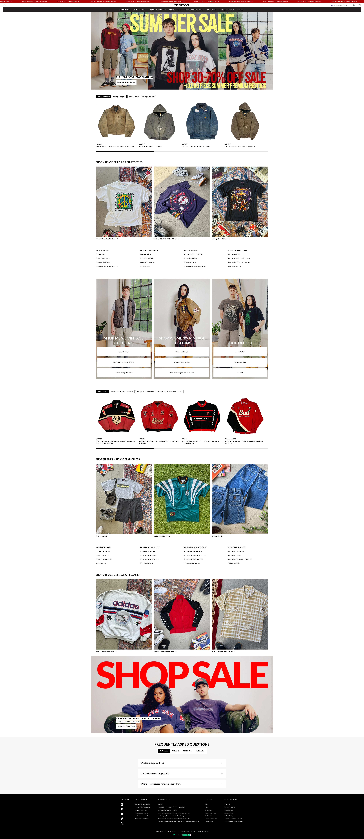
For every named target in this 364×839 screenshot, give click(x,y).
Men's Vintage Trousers (124, 373)
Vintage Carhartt (172, 831)
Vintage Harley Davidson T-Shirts (194, 266)
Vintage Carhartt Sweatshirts (149, 559)
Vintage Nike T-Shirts (103, 551)
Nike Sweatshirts (145, 254)
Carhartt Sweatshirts (147, 258)
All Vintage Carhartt (146, 563)
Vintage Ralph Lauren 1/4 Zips (193, 559)
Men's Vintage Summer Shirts (222, 651)
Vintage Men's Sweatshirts (105, 651)
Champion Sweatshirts (147, 262)
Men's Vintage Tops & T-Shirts (124, 362)
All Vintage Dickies (234, 563)
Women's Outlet (240, 362)
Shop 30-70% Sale (124, 82)
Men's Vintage (124, 352)
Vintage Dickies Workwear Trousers (239, 559)
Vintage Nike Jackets (102, 555)
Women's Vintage (182, 352)
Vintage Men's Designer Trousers (239, 262)
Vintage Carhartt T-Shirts (148, 555)
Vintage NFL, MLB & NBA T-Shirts (165, 239)
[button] (4, 5)
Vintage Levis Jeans (234, 266)
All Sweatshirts (145, 266)
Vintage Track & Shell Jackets (164, 651)
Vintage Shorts (217, 536)
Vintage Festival (101, 536)
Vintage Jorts (100, 254)
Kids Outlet (240, 373)
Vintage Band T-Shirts (220, 239)
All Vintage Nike (101, 563)
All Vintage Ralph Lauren (192, 563)
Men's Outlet (240, 352)
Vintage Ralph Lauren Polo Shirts (194, 555)
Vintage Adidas (203, 831)
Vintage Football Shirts (162, 536)
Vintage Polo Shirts (190, 262)
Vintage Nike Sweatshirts (104, 559)
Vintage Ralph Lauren (188, 831)
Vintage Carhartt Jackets (148, 551)
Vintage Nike (160, 831)
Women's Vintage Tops (182, 362)
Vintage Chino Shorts (103, 262)
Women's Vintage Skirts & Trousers (182, 373)
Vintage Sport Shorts (102, 258)
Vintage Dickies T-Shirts (236, 551)
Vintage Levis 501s (234, 254)
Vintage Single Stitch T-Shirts (106, 239)
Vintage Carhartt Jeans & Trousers (239, 258)
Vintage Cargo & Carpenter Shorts (107, 266)
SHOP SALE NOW (124, 726)
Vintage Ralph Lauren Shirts (193, 551)
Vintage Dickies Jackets (235, 555)
